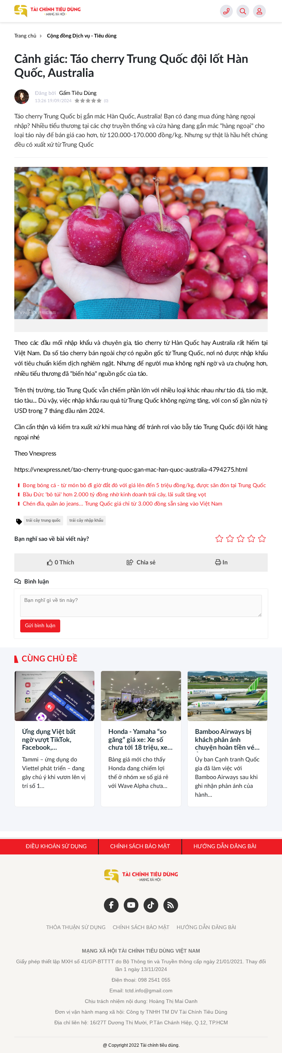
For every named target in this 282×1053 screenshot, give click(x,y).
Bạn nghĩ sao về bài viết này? (51, 539)
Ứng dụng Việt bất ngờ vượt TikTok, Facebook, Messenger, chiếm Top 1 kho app (49, 740)
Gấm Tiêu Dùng (78, 93)
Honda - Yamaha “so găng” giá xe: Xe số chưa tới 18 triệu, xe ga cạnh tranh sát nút (139, 740)
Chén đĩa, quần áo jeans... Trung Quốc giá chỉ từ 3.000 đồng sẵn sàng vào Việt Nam (121, 504)
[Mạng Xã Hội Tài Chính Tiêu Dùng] (47, 11)
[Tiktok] (151, 905)
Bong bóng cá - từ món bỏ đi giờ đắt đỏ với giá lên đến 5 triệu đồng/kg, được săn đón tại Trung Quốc (143, 485)
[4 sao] (251, 539)
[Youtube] (131, 905)
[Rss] (170, 905)
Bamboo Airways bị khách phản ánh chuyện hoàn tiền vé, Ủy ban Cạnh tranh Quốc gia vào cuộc (225, 740)
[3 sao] (240, 539)
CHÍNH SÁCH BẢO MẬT (141, 927)
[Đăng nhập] (259, 11)
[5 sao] (262, 539)
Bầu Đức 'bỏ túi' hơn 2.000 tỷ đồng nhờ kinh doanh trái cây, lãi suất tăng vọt (113, 494)
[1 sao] (219, 539)
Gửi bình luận (40, 625)
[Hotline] (226, 11)
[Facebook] (111, 905)
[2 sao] (230, 539)
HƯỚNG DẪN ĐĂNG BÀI (206, 927)
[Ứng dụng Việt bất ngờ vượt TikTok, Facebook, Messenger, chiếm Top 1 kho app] (54, 696)
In (224, 562)
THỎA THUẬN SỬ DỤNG (75, 927)
